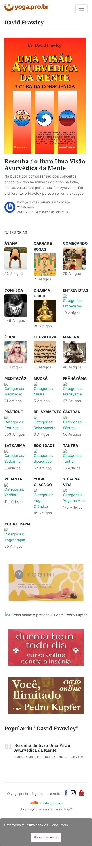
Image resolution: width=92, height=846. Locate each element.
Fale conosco (52, 803)
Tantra (70, 445)
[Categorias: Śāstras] (74, 423)
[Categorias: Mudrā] (45, 389)
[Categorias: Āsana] (15, 258)
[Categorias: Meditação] (15, 389)
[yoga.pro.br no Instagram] (73, 792)
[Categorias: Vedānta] (15, 490)
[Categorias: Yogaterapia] (15, 535)
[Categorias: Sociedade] (45, 456)
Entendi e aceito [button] (46, 837)
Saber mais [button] (59, 825)
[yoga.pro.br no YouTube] (81, 792)
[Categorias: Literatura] (45, 352)
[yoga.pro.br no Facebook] (66, 792)
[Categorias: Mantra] (74, 352)
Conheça (63, 202)
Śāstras (71, 411)
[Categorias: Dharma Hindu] (45, 311)
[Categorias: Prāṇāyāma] (74, 389)
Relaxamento (48, 411)
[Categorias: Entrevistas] (74, 301)
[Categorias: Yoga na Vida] (74, 495)
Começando (75, 243)
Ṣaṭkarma (14, 445)
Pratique (13, 411)
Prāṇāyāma (75, 378)
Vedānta (13, 479)
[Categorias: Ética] (15, 352)
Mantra (71, 337)
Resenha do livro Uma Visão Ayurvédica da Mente (44, 164)
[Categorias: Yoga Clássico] (45, 498)
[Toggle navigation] (81, 8)
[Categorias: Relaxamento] (45, 423)
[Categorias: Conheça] (15, 305)
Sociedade (44, 445)
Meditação (15, 378)
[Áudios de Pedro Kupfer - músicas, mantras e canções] (34, 802)
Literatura (45, 337)
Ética (9, 337)
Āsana (10, 243)
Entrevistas (75, 290)
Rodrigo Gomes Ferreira (34, 202)
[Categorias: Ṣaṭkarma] (15, 456)
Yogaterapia (25, 207)
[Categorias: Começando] (74, 258)
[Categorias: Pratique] (15, 423)
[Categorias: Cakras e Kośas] (45, 264)
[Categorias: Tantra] (74, 456)
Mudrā (41, 378)
